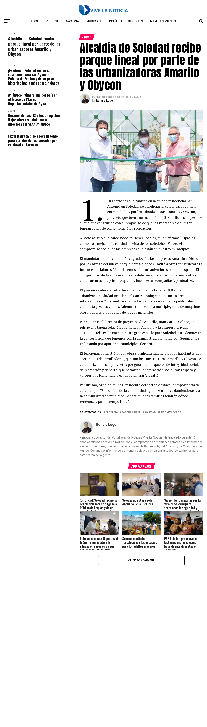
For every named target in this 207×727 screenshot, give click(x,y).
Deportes (135, 21)
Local (35, 21)
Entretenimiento (162, 21)
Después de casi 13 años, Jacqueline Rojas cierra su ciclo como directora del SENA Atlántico (34, 119)
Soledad (150, 412)
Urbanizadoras (170, 412)
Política (115, 21)
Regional (53, 21)
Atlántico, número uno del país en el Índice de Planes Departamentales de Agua (32, 99)
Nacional (73, 21)
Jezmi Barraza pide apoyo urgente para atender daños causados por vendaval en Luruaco (33, 140)
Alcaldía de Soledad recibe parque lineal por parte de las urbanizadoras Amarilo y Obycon (34, 46)
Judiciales (95, 21)
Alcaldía (111, 412)
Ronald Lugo (104, 100)
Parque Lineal (131, 412)
